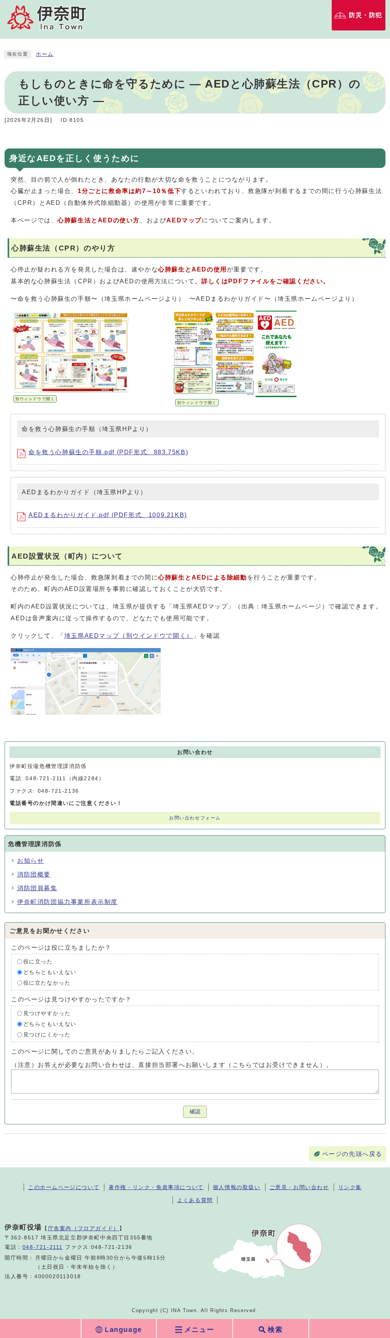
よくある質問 (195, 1200)
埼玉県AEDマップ (128, 635)
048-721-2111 (42, 1247)
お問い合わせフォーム (195, 818)
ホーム (45, 54)
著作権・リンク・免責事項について (156, 1187)
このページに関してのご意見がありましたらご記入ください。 (105, 1051)
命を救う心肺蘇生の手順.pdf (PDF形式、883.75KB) (108, 452)
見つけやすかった (47, 1013)
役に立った (38, 961)
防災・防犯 (365, 15)
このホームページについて (63, 1187)
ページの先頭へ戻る (352, 1154)
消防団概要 (34, 874)
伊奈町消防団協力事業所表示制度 (67, 902)
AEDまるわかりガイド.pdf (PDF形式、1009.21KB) (108, 515)
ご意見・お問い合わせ (299, 1187)
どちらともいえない (50, 972)
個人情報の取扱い (237, 1187)
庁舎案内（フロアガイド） (83, 1228)
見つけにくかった (47, 1034)
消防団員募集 (37, 888)
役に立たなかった (47, 982)
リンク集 (350, 1187)
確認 (195, 1111)
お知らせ (30, 860)
